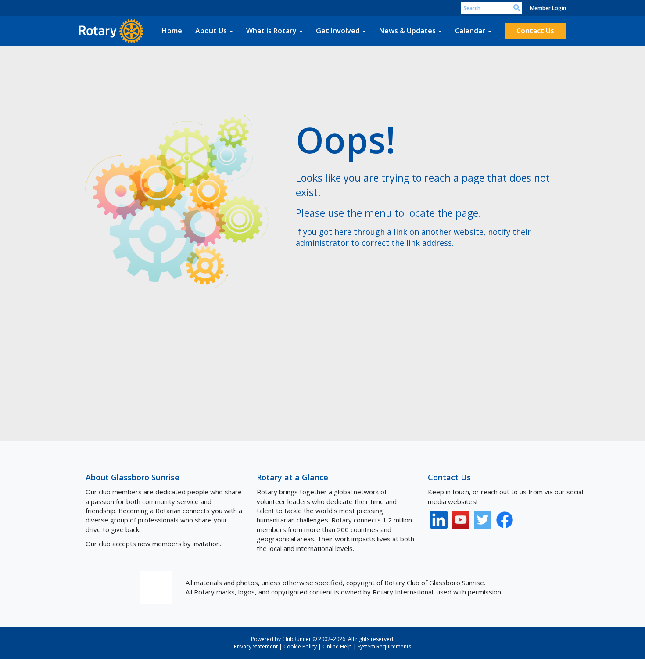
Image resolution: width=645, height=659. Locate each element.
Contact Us (535, 31)
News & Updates (407, 31)
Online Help (337, 646)
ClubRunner (296, 639)
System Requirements (384, 646)
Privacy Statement (256, 646)
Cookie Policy (300, 646)
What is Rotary (271, 31)
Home (172, 31)
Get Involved (338, 31)
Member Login (548, 8)
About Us (211, 31)
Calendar (470, 31)
